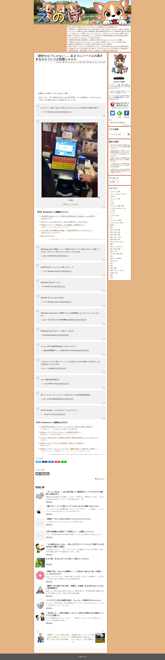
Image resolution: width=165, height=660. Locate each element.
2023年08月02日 (80, 320)
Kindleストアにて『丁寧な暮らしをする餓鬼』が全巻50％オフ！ (63, 225)
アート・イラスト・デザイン (118, 194)
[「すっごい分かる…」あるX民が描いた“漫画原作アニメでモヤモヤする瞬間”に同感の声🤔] (40, 496)
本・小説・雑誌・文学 (116, 253)
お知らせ (112, 196)
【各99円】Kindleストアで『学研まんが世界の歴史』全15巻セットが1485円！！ (69, 216)
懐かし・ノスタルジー (116, 246)
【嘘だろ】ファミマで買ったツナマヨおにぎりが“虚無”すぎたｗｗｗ (72, 506)
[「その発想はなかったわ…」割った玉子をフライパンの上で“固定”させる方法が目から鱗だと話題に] (40, 548)
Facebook (126, 117)
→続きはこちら (113, 99)
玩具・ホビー (114, 260)
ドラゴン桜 (56, 429)
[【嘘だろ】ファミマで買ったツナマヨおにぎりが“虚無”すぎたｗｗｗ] (40, 510)
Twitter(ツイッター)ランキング (119, 107)
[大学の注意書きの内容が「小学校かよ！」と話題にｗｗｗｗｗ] (40, 535)
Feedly (119, 117)
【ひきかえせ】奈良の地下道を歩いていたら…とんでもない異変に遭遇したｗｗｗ (120, 146)
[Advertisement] (50, 38)
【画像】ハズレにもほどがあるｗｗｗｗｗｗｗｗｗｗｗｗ (68, 519)
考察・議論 (113, 268)
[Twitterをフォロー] (37, 473)
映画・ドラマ (114, 251)
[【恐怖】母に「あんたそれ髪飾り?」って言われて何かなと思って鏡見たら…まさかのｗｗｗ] (40, 575)
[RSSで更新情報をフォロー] (47, 473)
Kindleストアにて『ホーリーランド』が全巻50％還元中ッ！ (60, 432)
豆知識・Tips (114, 272)
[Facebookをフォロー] (40, 473)
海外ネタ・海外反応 (115, 258)
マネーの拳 (71, 429)
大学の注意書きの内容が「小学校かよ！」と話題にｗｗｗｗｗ (70, 532)
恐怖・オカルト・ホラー (95, 62)
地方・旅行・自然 (84, 62)
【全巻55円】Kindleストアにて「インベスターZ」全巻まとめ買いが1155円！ (66, 427)
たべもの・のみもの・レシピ (71, 62)
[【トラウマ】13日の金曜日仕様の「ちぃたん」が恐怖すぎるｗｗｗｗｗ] (40, 604)
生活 (111, 263)
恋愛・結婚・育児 (115, 239)
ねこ (111, 217)
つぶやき (112, 210)
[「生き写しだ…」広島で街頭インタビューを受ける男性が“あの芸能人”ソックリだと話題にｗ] (40, 617)
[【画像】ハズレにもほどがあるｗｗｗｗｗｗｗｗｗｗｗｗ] (40, 523)
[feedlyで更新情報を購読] (44, 473)
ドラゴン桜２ (63, 429)
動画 (111, 227)
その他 (112, 203)
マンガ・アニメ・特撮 (116, 222)
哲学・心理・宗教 (115, 229)
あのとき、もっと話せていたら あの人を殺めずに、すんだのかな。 (65, 222)
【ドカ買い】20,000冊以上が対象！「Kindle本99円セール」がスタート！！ (67, 230)
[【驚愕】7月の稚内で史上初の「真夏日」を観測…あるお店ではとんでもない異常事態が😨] (40, 590)
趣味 (111, 275)
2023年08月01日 (65, 112)
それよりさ (101, 479)
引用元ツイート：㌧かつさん (70, 204)
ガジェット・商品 (115, 198)
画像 (104, 62)
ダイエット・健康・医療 (117, 205)
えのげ (84, 656)
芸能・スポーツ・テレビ (117, 270)
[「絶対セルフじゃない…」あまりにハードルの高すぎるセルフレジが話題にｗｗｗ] (51, 462)
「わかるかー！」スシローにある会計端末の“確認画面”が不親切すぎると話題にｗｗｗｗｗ (120, 170)
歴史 (111, 256)
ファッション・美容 (115, 220)
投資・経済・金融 (115, 248)
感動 (111, 244)
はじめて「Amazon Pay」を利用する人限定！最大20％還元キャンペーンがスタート (69, 438)
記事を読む (49, 502)
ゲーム (112, 201)
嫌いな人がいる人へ (48, 236)
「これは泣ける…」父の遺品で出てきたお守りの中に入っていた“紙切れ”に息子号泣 (120, 165)
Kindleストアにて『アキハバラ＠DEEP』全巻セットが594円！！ (62, 443)
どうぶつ (112, 213)
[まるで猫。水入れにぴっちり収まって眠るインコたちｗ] (40, 562)
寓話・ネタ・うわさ (115, 237)
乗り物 (112, 225)
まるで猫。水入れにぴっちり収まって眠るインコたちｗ (67, 559)
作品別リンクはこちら (47, 232)
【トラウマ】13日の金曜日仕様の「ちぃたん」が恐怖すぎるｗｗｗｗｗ (73, 600)
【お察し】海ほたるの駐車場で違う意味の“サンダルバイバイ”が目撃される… (120, 159)
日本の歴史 (44, 218)
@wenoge (120, 76)
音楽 (111, 277)
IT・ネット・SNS (115, 191)
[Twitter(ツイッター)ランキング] (119, 106)
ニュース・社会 (114, 215)
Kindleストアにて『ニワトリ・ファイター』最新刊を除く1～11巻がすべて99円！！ (69, 449)
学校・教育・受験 (115, 234)
